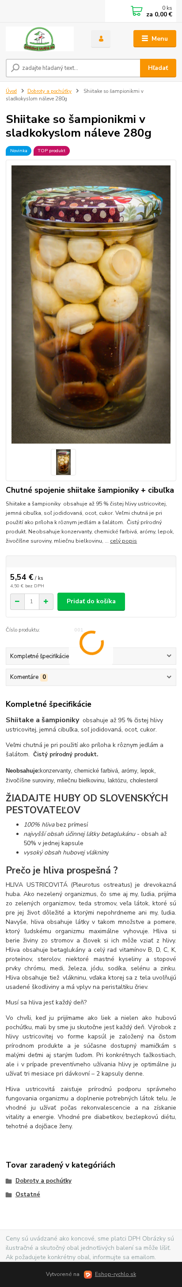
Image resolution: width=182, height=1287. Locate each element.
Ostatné (27, 1195)
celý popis (123, 540)
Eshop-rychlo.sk (115, 1274)
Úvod (11, 91)
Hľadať (158, 68)
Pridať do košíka (91, 601)
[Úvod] (41, 39)
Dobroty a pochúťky (49, 91)
